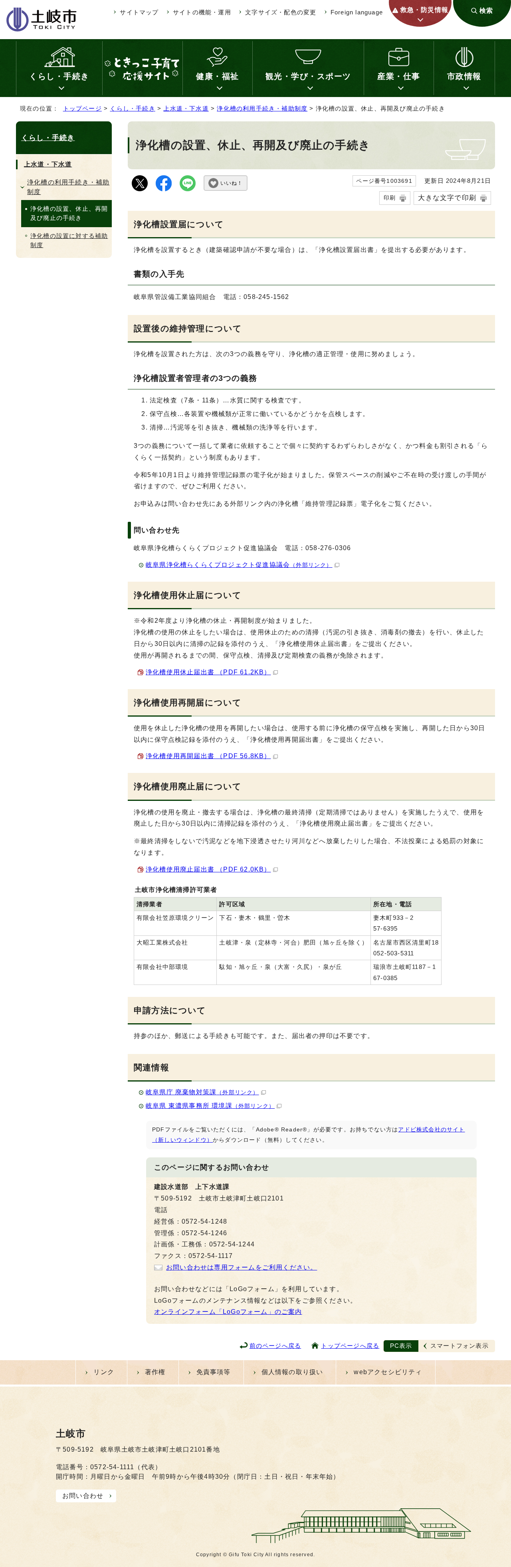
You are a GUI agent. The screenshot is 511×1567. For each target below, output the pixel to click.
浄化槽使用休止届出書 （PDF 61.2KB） (208, 672)
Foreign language (357, 12)
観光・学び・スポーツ (308, 76)
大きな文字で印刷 (447, 198)
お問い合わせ (82, 1495)
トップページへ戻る (350, 1345)
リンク (103, 1372)
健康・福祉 (217, 76)
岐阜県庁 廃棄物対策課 (202, 1092)
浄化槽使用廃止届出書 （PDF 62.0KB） (208, 869)
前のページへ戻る (275, 1345)
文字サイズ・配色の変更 (280, 12)
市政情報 (464, 76)
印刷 (390, 197)
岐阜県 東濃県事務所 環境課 (210, 1105)
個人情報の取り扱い (292, 1372)
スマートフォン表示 (459, 1345)
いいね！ (231, 183)
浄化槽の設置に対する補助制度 (69, 240)
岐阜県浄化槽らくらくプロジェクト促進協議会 (239, 564)
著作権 (155, 1372)
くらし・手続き (59, 76)
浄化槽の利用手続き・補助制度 (262, 108)
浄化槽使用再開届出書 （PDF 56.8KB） (208, 756)
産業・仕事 (398, 76)
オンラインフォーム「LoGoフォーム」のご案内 (228, 1311)
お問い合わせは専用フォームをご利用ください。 (241, 1267)
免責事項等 (213, 1372)
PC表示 (401, 1345)
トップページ (82, 108)
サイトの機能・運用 (202, 12)
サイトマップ (139, 12)
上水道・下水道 (185, 108)
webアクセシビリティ (388, 1372)
